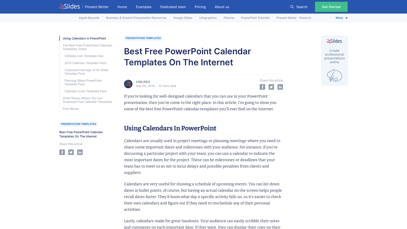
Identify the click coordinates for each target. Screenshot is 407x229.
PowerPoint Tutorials (255, 18)
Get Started (331, 7)
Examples (143, 7)
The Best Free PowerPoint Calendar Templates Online (87, 47)
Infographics (208, 18)
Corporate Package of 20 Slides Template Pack (86, 71)
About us (222, 7)
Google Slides (182, 18)
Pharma (229, 18)
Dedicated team (173, 7)
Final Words (71, 108)
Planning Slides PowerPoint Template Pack (83, 82)
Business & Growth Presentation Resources (136, 18)
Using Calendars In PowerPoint (84, 38)
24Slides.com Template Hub (83, 56)
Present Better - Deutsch (293, 18)
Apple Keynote (89, 18)
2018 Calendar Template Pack (85, 63)
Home (122, 7)
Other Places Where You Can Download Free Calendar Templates (87, 99)
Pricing (200, 7)
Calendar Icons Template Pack (85, 91)
